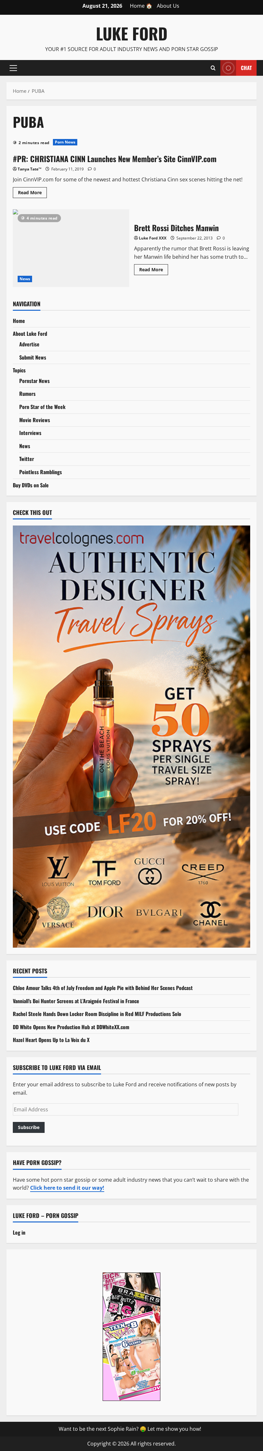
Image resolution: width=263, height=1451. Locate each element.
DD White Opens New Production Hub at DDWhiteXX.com (71, 1027)
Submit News (32, 357)
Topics (19, 370)
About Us (168, 5)
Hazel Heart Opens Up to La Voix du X (51, 1040)
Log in (19, 1232)
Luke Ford (131, 33)
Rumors (27, 393)
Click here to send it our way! (67, 1187)
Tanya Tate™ (29, 169)
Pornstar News (34, 381)
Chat (246, 67)
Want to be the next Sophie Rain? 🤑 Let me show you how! (130, 1428)
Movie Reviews (34, 420)
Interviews (30, 433)
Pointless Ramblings (40, 472)
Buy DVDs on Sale (31, 485)
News (25, 279)
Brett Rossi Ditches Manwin (71, 248)
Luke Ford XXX (152, 238)
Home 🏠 (141, 5)
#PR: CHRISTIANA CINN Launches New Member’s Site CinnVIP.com (114, 158)
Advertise (29, 344)
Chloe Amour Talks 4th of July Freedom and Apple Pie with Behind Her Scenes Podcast (103, 988)
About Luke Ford (30, 333)
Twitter (26, 459)
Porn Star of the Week (42, 407)
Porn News (65, 142)
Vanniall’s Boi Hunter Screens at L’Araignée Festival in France (76, 1001)
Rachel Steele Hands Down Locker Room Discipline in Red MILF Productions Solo (97, 1014)
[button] (13, 67)
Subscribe (28, 1127)
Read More (32, 193)
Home (19, 321)
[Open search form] (213, 68)
